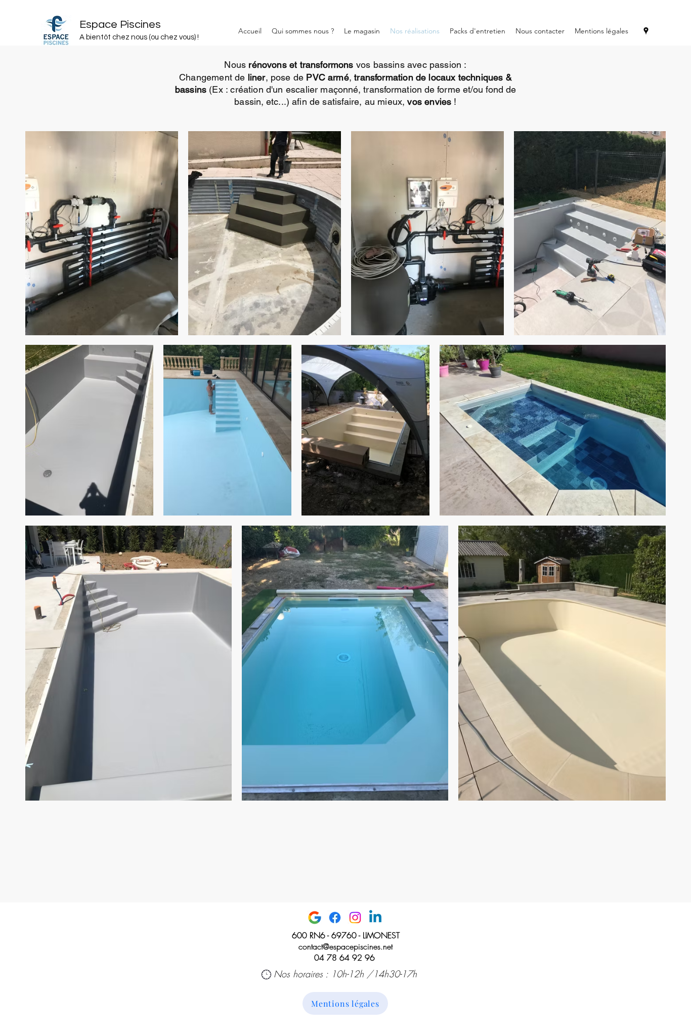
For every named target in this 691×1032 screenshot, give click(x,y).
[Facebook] (334, 917)
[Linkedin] (375, 917)
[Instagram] (355, 917)
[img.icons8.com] (314, 917)
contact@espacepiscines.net (345, 946)
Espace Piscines (120, 24)
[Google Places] (646, 31)
